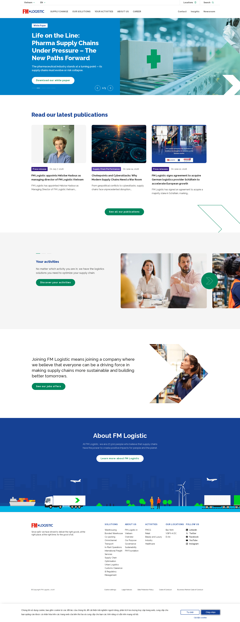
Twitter (192, 533)
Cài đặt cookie (200, 618)
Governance (130, 544)
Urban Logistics (112, 565)
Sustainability (131, 547)
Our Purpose (130, 540)
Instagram (194, 544)
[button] (209, 281)
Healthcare (150, 544)
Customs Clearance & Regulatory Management (113, 571)
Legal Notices (127, 590)
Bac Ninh (170, 530)
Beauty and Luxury (153, 537)
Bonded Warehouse (114, 533)
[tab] (38, 253)
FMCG (148, 530)
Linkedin (193, 530)
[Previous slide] (97, 88)
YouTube (193, 540)
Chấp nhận (210, 612)
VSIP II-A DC (171, 533)
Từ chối (190, 612)
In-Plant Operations (113, 547)
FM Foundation (131, 551)
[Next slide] (110, 88)
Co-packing (110, 537)
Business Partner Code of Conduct (190, 590)
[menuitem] (59, 11)
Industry (148, 540)
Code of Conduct (165, 590)
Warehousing (111, 530)
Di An (168, 537)
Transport (109, 544)
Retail (147, 533)
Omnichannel (111, 540)
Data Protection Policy (146, 590)
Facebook (193, 537)
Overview (129, 537)
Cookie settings (110, 590)
